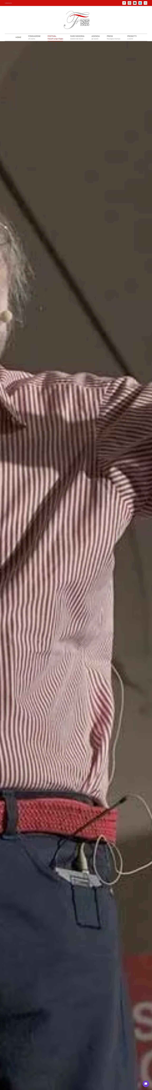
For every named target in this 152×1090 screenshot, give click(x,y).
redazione (8, 3)
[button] (34, 37)
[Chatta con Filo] (145, 1084)
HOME (18, 37)
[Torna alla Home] (76, 20)
